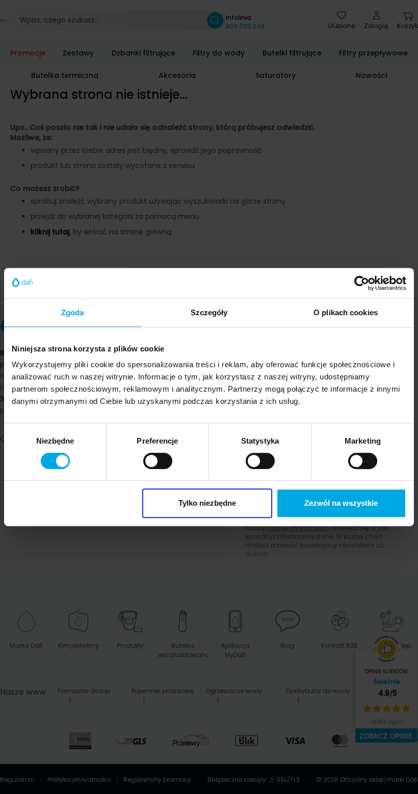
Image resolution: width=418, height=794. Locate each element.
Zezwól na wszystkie (341, 503)
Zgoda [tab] (72, 312)
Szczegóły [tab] (209, 312)
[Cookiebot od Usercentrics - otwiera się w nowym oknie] (361, 283)
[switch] (157, 461)
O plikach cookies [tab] (346, 312)
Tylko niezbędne (207, 503)
